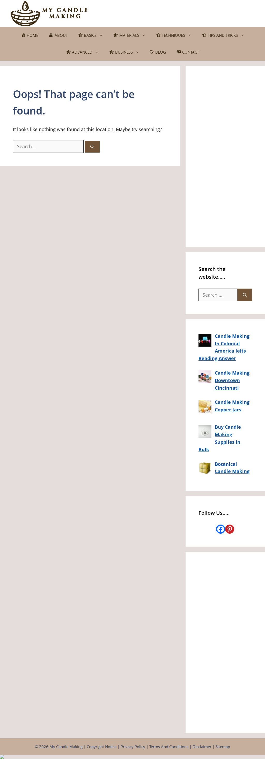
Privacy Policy (133, 746)
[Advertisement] (225, 156)
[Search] (92, 147)
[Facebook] (220, 529)
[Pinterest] (229, 529)
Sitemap (223, 746)
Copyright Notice (101, 746)
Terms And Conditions (168, 746)
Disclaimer (202, 746)
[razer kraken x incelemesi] (132, 757)
